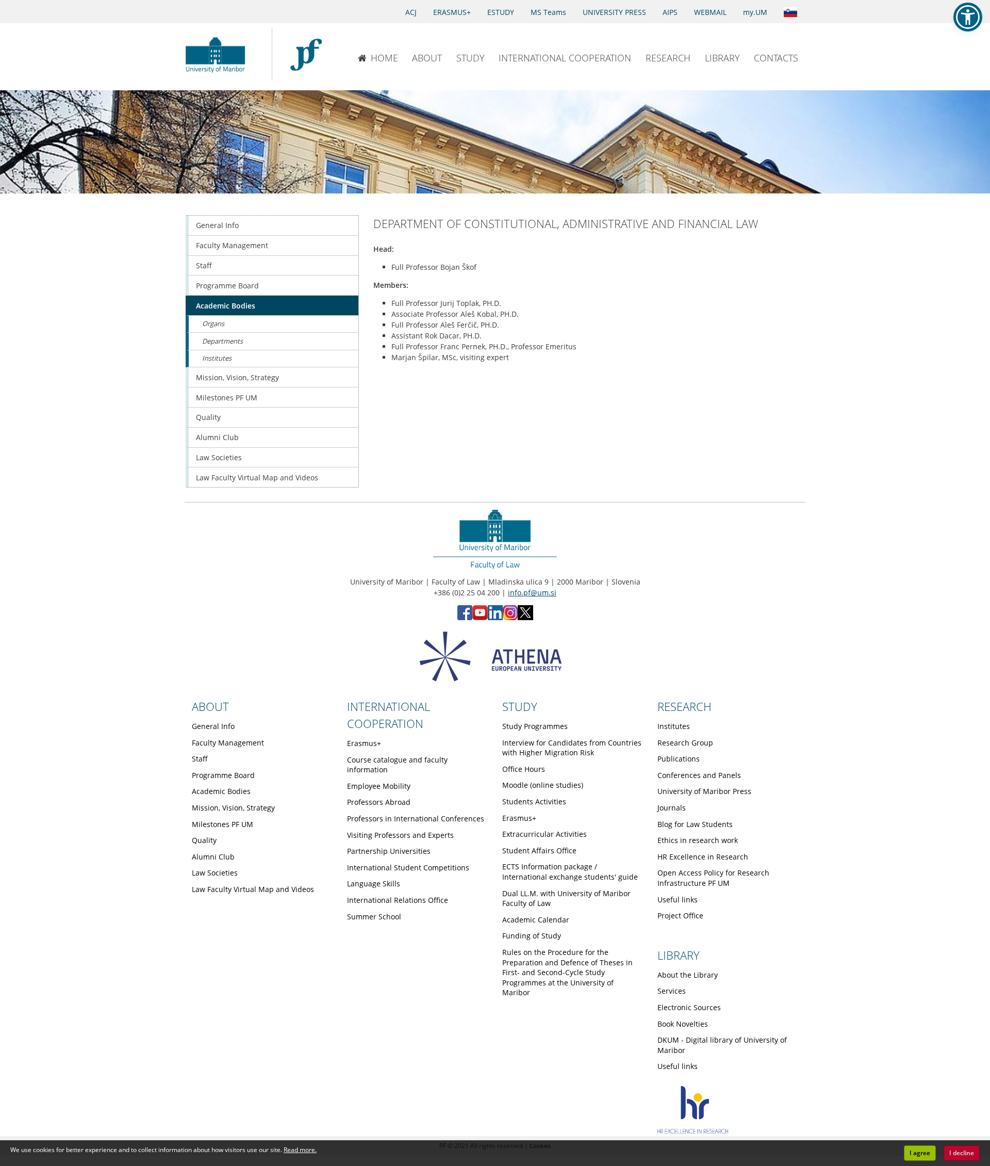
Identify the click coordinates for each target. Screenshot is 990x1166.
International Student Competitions (408, 867)
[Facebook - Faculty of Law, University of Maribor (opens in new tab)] (464, 617)
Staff (204, 265)
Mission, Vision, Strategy (237, 377)
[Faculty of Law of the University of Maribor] (306, 53)
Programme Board (227, 285)
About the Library (687, 975)
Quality (208, 417)
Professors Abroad (378, 802)
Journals (671, 808)
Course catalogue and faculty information (397, 765)
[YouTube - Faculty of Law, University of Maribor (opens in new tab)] (480, 617)
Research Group (685, 743)
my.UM (755, 12)
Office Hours (523, 769)
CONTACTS (776, 58)
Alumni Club (217, 437)
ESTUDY (500, 12)
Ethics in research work (697, 840)
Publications (678, 759)
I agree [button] (920, 1152)
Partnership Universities (389, 851)
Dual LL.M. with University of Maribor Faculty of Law (566, 898)
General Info (217, 225)
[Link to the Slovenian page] (790, 11)
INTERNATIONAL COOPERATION (565, 58)
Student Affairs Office (539, 850)
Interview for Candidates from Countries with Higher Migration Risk (571, 748)
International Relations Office (397, 900)
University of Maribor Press (704, 791)
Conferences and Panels (699, 775)
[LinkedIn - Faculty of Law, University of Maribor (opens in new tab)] (495, 617)
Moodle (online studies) (542, 785)
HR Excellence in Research (702, 857)
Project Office (680, 915)
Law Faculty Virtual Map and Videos (257, 477)
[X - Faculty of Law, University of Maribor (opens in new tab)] (525, 617)
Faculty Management (232, 245)
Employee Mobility (378, 786)
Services (671, 991)
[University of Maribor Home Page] (218, 53)
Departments (222, 341)
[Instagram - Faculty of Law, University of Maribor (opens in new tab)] (510, 617)
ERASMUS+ (452, 12)
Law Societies (219, 457)
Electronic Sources (689, 1007)
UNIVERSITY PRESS (614, 12)
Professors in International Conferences (415, 818)
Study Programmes (535, 726)
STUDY (470, 58)
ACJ (411, 12)
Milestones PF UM (226, 397)
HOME (384, 58)
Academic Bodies (225, 306)
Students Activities (534, 801)
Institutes (217, 358)
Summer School (374, 916)
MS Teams (548, 12)
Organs (213, 323)
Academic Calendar (535, 920)
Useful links (677, 899)
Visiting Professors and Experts (400, 835)
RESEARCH (668, 58)
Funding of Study (531, 936)
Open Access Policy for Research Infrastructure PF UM (713, 878)
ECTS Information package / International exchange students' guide (570, 872)
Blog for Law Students (695, 824)
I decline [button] (961, 1152)
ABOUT (427, 58)
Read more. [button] (300, 1149)
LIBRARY (722, 58)
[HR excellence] (692, 1131)
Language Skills (373, 883)
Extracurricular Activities (544, 834)
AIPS (670, 12)
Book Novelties (682, 1024)
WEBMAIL (710, 12)
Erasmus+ (364, 743)
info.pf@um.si (532, 592)
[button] (968, 17)
